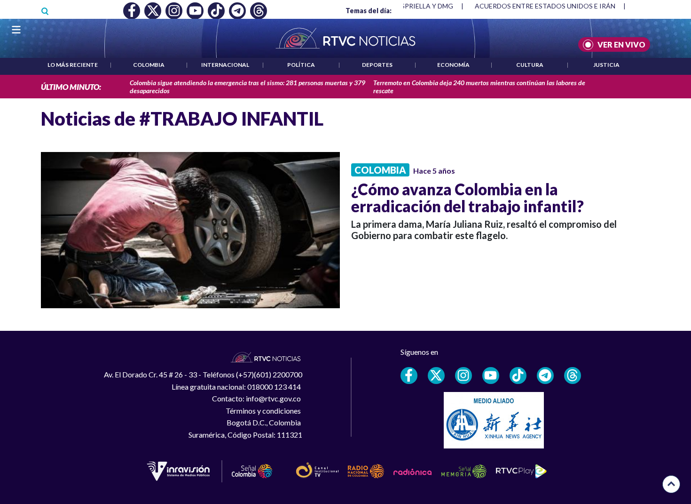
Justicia (606, 64)
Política (301, 64)
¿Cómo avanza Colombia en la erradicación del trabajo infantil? (467, 198)
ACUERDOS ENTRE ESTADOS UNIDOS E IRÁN (545, 6)
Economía (453, 64)
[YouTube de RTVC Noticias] (490, 375)
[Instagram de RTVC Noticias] (463, 375)
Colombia (149, 64)
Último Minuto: (71, 87)
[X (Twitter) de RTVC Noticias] (436, 375)
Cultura (529, 64)
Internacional (225, 64)
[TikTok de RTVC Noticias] (518, 375)
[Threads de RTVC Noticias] (572, 375)
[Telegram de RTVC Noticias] (545, 375)
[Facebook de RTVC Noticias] (408, 375)
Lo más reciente (72, 64)
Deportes (377, 64)
